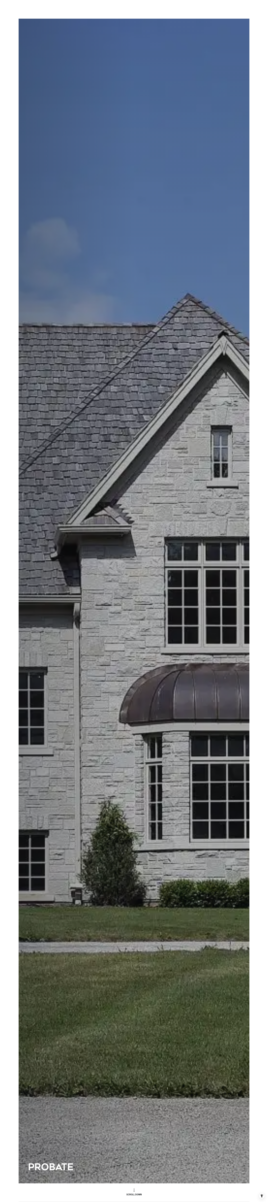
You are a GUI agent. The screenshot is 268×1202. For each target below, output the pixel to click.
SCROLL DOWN (134, 1194)
